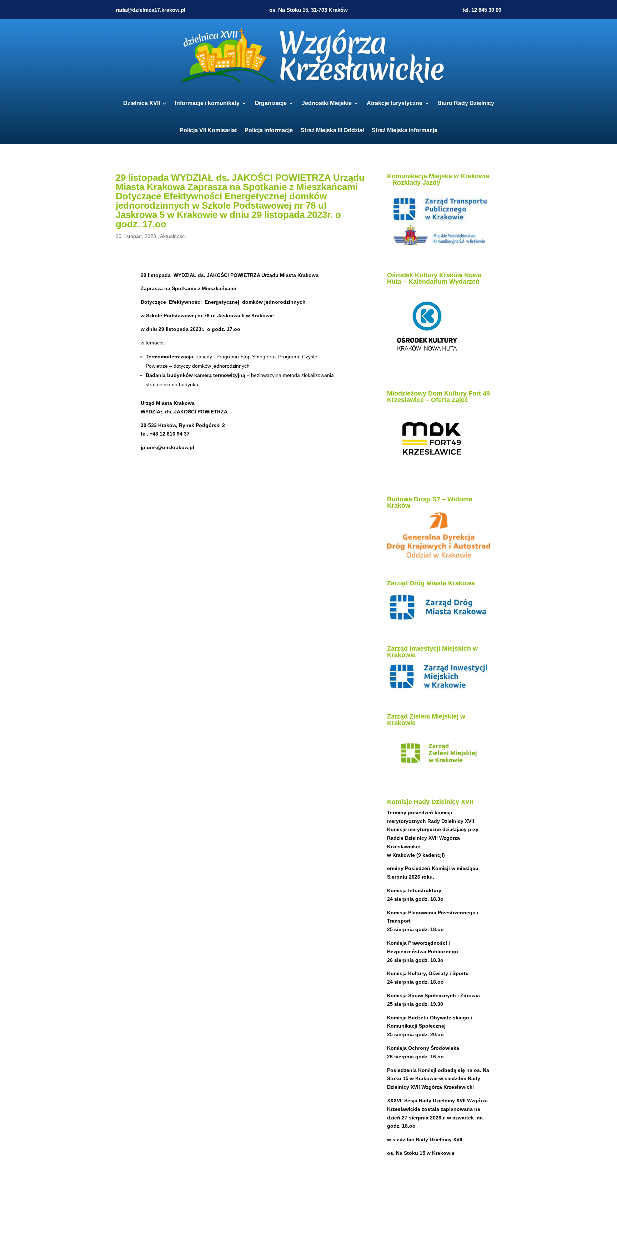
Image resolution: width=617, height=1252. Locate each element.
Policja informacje (269, 130)
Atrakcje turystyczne (394, 103)
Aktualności (173, 236)
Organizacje (271, 103)
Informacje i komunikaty (207, 103)
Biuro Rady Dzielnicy (465, 103)
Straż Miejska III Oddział (332, 130)
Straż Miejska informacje (404, 130)
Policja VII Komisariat (208, 130)
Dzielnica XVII (141, 103)
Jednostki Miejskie (327, 103)
